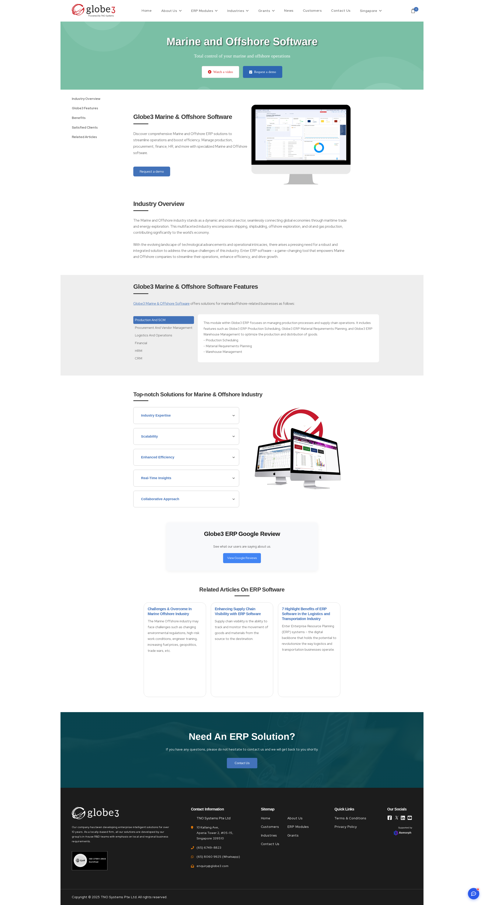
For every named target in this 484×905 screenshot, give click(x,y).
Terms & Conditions (350, 818)
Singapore (368, 11)
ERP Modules (202, 11)
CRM (138, 358)
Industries (235, 11)
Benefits (79, 118)
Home (147, 10)
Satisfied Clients (85, 127)
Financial (141, 343)
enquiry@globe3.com (213, 866)
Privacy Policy (345, 827)
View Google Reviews (242, 558)
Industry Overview (86, 99)
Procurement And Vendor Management (163, 328)
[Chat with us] (473, 893)
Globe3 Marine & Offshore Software (161, 303)
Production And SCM (150, 320)
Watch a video (223, 72)
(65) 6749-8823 (209, 848)
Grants (264, 11)
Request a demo (265, 72)
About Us (169, 11)
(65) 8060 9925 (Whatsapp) (218, 857)
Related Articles (84, 137)
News (288, 10)
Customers (312, 10)
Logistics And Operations (153, 335)
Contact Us (340, 10)
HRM (138, 351)
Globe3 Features (85, 108)
